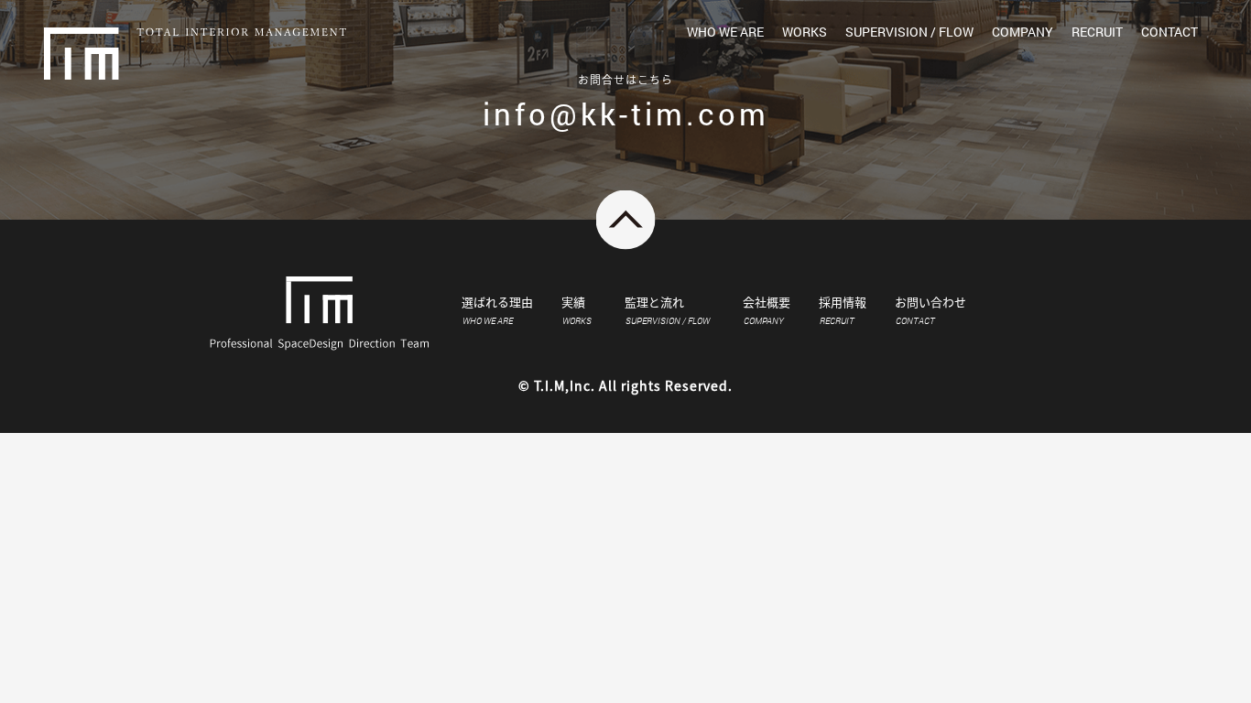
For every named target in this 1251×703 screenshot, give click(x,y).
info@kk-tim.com (626, 113)
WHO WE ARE (725, 31)
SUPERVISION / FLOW (909, 31)
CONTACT (1169, 31)
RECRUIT (1097, 31)
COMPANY (1022, 31)
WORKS (804, 31)
